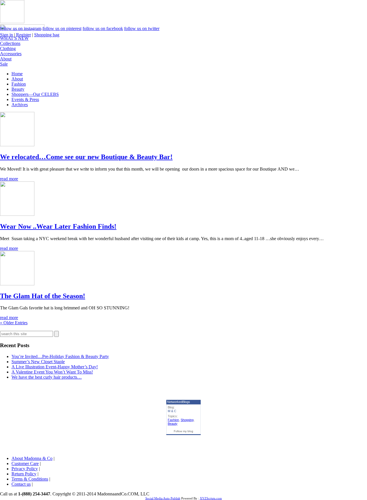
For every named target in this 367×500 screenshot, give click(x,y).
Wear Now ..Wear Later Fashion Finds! (58, 226)
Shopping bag (46, 34)
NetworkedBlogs (178, 402)
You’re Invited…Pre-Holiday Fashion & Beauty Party (60, 356)
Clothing (8, 48)
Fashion (18, 84)
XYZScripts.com (211, 498)
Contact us (21, 484)
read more (9, 178)
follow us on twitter (141, 28)
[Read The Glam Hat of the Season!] (17, 283)
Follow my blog (183, 431)
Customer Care (25, 463)
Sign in (6, 34)
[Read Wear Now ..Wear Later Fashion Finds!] (17, 214)
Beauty (17, 89)
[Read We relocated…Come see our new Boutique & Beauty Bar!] (17, 144)
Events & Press (25, 99)
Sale (4, 64)
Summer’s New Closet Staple (38, 361)
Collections (10, 43)
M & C (172, 411)
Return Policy (23, 473)
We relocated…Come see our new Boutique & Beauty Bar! (86, 157)
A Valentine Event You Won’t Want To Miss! (52, 371)
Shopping (187, 420)
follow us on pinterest (61, 28)
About (5, 58)
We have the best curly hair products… (46, 377)
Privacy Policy (24, 468)
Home (17, 73)
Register (23, 34)
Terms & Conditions (29, 479)
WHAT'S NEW (14, 38)
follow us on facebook (103, 28)
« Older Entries (14, 322)
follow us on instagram (20, 28)
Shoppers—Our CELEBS (35, 94)
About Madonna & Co (31, 458)
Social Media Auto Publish (162, 498)
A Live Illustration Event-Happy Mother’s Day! (54, 366)
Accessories (11, 53)
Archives (19, 104)
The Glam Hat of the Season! (42, 296)
